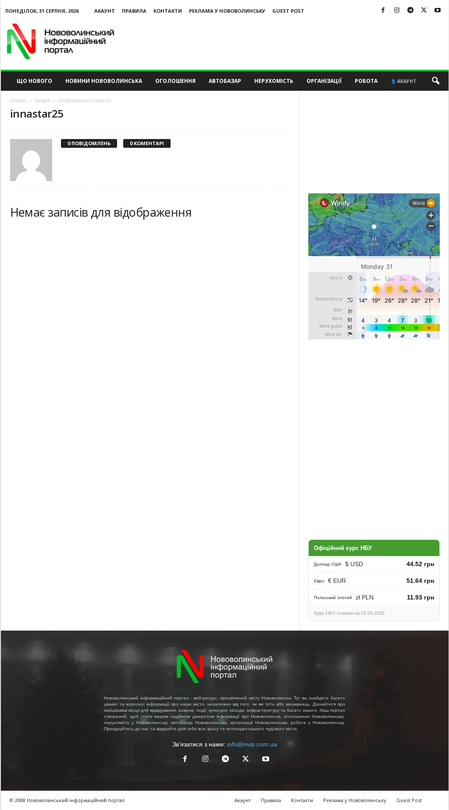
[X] (424, 10)
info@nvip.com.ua (252, 744)
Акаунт (104, 10)
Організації (324, 81)
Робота (366, 81)
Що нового (34, 81)
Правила (134, 10)
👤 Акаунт (403, 81)
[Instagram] (397, 10)
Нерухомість (273, 81)
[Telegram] (410, 10)
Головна (18, 100)
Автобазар (225, 81)
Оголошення (175, 81)
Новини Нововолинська (103, 81)
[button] (435, 81)
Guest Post (288, 10)
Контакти (167, 10)
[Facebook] (383, 10)
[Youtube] (437, 10)
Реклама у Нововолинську (227, 10)
